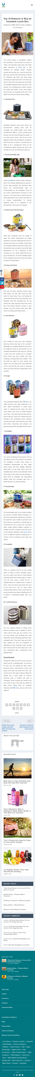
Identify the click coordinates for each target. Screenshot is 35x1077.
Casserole (29, 1041)
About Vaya (5, 989)
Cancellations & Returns (9, 1017)
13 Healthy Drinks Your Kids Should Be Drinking (16, 871)
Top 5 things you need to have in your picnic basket (17, 841)
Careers (4, 994)
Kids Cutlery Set (17, 1060)
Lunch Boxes (6, 1041)
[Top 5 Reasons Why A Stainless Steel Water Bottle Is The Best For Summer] (18, 797)
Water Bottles (7, 1044)
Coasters (27, 1060)
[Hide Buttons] (1, 290)
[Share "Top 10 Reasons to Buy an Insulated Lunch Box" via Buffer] (28, 705)
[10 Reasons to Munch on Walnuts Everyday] (4, 977)
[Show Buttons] (1, 276)
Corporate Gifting (7, 1007)
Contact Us (5, 998)
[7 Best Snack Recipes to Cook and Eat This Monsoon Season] (4, 961)
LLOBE (12, 25)
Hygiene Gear (16, 1049)
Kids (23, 1047)
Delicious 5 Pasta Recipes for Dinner (15, 909)
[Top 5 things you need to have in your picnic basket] (18, 828)
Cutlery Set (25, 1055)
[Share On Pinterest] (2, 287)
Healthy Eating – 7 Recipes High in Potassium (17, 969)
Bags (28, 1047)
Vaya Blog (23, 1063)
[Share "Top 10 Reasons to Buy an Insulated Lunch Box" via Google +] (14, 705)
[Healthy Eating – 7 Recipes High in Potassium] (4, 969)
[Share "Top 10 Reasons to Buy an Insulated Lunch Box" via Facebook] (7, 705)
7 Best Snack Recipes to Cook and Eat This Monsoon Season (19, 960)
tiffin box (26, 402)
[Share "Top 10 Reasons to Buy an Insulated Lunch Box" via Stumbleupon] (14, 708)
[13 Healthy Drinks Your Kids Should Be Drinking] (18, 857)
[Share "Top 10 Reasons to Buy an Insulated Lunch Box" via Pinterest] (21, 705)
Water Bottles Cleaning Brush (17, 1058)
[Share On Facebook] (2, 279)
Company (5, 1003)
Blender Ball (6, 1060)
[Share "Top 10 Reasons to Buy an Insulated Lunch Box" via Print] (21, 708)
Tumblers (5, 1047)
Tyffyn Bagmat (15, 1055)
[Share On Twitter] (2, 283)
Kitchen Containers (19, 1044)
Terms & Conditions (8, 1030)
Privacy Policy (6, 1026)
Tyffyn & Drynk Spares (19, 1052)
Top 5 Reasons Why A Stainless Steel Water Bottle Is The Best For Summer (17, 811)
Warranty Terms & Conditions (11, 1035)
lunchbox (11, 180)
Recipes (17, 963)
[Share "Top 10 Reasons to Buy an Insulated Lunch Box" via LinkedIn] (24, 705)
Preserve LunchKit (18, 1041)
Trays (4, 1058)
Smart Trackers (15, 1047)
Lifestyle (28, 25)
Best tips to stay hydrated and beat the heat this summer (17, 782)
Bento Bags (6, 1049)
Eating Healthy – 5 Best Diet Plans (14, 905)
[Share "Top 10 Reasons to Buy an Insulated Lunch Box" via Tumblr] (17, 705)
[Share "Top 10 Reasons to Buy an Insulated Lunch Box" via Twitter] (10, 705)
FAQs (3, 1021)
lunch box (21, 67)
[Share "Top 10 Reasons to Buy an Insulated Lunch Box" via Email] (17, 708)
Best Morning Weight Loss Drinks (19, 945)
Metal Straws (6, 1063)
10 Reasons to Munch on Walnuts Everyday (17, 900)
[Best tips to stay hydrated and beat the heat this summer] (18, 768)
